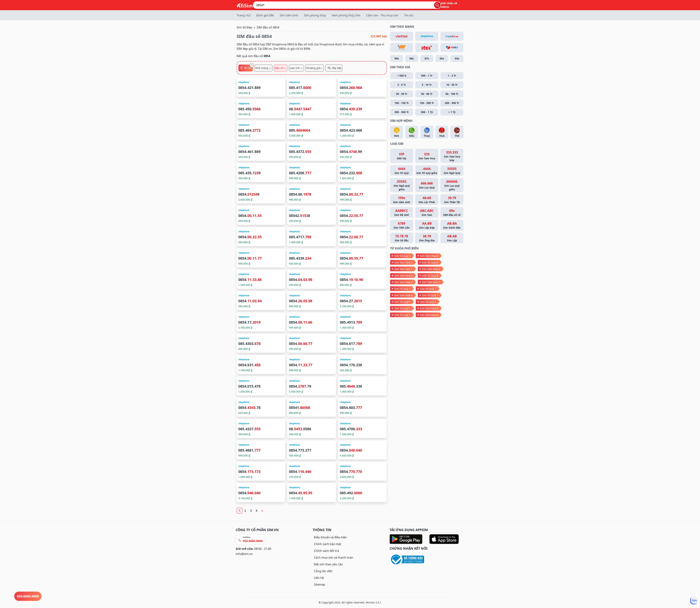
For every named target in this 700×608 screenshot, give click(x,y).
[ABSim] (245, 5)
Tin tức (409, 15)
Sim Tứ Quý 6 (402, 302)
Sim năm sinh (289, 15)
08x (411, 58)
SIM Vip (401, 156)
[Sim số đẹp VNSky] (451, 47)
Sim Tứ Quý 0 (430, 262)
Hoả (441, 135)
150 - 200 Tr (427, 103)
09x (396, 58)
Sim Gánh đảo (452, 225)
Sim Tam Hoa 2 (431, 269)
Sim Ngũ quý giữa (402, 185)
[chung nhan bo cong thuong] (427, 559)
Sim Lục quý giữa (452, 185)
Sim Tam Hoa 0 (429, 256)
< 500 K (401, 75)
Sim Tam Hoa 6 (429, 315)
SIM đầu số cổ (452, 212)
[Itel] (426, 47)
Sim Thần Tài (452, 200)
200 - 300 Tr (452, 103)
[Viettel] (401, 36)
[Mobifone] (451, 36)
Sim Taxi (427, 212)
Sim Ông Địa (427, 238)
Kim (396, 135)
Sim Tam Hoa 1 (403, 269)
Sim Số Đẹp (244, 27)
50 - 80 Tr (426, 94)
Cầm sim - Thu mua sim (382, 15)
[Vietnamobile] (401, 47)
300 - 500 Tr (401, 112)
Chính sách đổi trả (326, 551)
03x (457, 58)
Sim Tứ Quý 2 (430, 295)
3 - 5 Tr (401, 84)
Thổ (457, 135)
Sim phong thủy (315, 15)
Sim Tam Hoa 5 (403, 262)
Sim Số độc (402, 238)
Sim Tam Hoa (427, 156)
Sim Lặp (452, 238)
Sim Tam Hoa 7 (431, 282)
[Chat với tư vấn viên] (693, 600)
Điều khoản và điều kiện (330, 537)
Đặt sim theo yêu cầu (328, 564)
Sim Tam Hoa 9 (403, 295)
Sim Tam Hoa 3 (403, 275)
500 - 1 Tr (426, 75)
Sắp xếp (336, 68)
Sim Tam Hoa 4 (403, 282)
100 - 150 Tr (401, 103)
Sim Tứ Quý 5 (402, 308)
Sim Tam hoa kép (452, 156)
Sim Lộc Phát (427, 200)
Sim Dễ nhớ (401, 212)
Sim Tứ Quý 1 (402, 288)
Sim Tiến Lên (402, 225)
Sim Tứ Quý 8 (430, 275)
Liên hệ (319, 578)
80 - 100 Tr (452, 94)
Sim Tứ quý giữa (426, 170)
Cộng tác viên (323, 571)
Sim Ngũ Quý (452, 170)
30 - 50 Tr (401, 94)
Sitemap (319, 584)
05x (442, 58)
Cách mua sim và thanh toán (333, 557)
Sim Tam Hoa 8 (429, 308)
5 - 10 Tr (427, 84)
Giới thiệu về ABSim (449, 5)
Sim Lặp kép (427, 225)
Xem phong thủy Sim (346, 15)
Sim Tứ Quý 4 (402, 315)
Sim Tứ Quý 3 (428, 302)
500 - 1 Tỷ (427, 112)
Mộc (411, 135)
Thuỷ (427, 135)
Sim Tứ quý (401, 170)
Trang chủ (243, 15)
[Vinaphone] (426, 36)
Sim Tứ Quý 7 (428, 288)
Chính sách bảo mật (327, 544)
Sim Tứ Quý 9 (402, 256)
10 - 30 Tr (452, 84)
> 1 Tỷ (452, 112)
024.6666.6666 (253, 541)
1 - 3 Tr (452, 75)
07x (427, 58)
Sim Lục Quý (427, 185)
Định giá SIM (265, 15)
